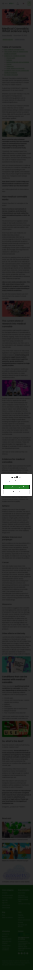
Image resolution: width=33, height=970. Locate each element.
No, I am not (16, 492)
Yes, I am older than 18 (16, 487)
